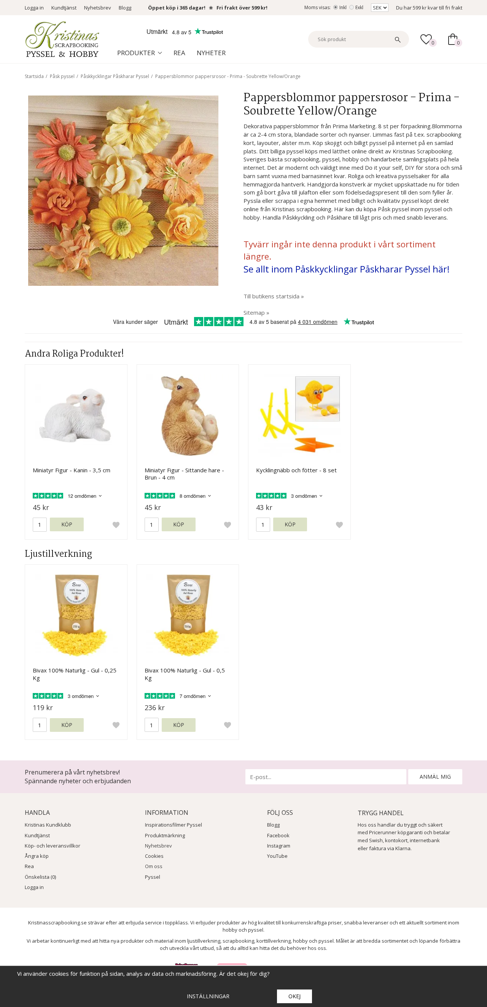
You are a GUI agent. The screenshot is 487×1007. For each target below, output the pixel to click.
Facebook (278, 835)
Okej (294, 996)
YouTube (277, 855)
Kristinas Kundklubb (48, 824)
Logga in (34, 7)
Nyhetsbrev (97, 7)
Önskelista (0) (40, 876)
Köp (66, 524)
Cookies (154, 855)
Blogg (125, 7)
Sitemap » (256, 312)
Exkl (359, 7)
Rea (179, 52)
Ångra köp (37, 855)
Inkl (343, 7)
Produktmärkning (165, 835)
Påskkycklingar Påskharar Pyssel (115, 76)
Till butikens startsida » (274, 296)
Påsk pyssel (62, 76)
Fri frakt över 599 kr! (241, 7)
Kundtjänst (63, 7)
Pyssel (152, 876)
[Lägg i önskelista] (116, 525)
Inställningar (208, 996)
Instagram (278, 845)
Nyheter (211, 52)
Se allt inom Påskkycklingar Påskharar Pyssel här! (347, 269)
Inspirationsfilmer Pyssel (173, 824)
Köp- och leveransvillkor (52, 845)
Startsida (34, 76)
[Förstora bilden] (123, 190)
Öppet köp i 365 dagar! (176, 7)
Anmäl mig (435, 776)
